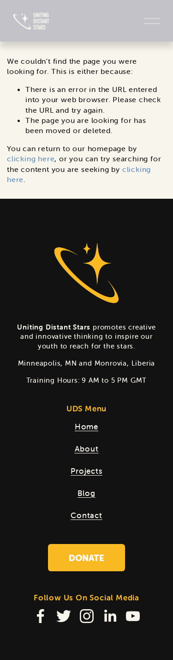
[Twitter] (63, 616)
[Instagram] (86, 616)
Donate (86, 557)
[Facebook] (40, 616)
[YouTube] (132, 616)
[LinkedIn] (109, 616)
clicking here (30, 158)
